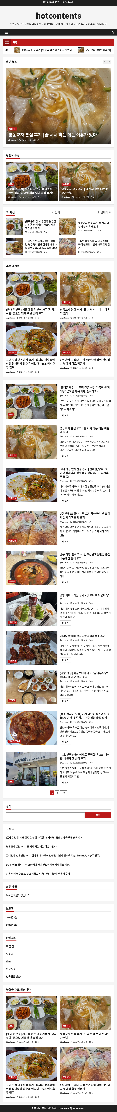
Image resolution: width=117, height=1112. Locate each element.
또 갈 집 (12, 581)
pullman (14, 140)
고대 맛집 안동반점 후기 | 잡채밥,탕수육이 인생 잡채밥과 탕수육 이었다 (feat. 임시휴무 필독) (14, 246)
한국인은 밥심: (14, 741)
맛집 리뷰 (66, 184)
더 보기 (66, 416)
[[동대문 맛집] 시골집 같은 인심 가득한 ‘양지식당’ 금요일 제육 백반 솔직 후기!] (31, 289)
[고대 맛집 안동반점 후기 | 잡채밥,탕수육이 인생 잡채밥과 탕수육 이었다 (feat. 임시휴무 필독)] (58, 106)
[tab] (10, 212)
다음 (64, 792)
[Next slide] (109, 62)
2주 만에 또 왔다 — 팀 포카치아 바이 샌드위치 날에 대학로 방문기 (67, 246)
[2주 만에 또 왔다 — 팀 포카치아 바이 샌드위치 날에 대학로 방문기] (85, 339)
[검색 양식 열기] (113, 32)
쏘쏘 (11, 184)
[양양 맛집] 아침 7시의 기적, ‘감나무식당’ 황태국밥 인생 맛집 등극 (31, 687)
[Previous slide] (105, 62)
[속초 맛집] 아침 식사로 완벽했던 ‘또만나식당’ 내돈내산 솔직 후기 (31, 769)
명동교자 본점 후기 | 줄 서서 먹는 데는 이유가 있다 (67, 226)
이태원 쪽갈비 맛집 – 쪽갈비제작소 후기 (31, 648)
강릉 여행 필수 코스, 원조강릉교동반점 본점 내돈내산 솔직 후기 (31, 568)
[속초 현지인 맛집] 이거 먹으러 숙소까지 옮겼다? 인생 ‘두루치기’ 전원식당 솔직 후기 (31, 728)
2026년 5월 (11, 924)
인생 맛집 (12, 123)
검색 (8, 806)
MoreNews (79, 1108)
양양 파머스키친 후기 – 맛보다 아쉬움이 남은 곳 (31, 609)
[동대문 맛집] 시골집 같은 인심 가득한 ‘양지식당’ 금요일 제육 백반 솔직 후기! (14, 226)
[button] (6, 32)
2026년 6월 (11, 917)
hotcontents (58, 15)
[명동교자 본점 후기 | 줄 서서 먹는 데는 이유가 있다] (85, 289)
